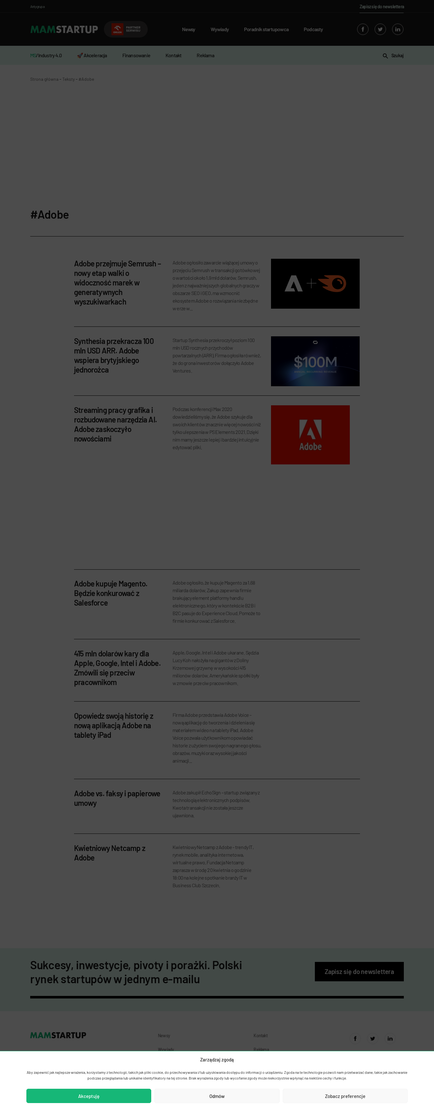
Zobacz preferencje (345, 1096)
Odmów (217, 1096)
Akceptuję (88, 1096)
